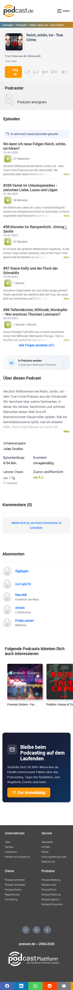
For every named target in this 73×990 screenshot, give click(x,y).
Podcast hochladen (15, 884)
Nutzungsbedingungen (54, 856)
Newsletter (47, 842)
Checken (12, 483)
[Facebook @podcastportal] (47, 930)
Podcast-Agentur (50, 899)
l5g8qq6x (22, 571)
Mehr (67, 431)
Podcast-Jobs (48, 884)
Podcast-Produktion (52, 904)
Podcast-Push (48, 889)
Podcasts (21, 25)
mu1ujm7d (23, 584)
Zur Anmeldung (31, 792)
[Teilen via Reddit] (50, 986)
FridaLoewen (24, 620)
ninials (20, 607)
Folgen (15, 72)
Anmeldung (11, 899)
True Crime (11, 61)
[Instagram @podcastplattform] (26, 930)
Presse (44, 851)
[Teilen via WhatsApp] (35, 986)
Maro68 (21, 595)
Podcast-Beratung (50, 879)
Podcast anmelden (15, 879)
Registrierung (12, 894)
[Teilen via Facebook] (7, 986)
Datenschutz (48, 861)
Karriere (9, 846)
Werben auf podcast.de (17, 856)
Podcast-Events (13, 889)
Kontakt (45, 846)
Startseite (7, 25)
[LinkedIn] (36, 930)
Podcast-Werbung (51, 894)
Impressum (11, 851)
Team (8, 842)
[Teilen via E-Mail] (64, 986)
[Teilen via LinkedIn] (21, 986)
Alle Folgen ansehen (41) (36, 345)
